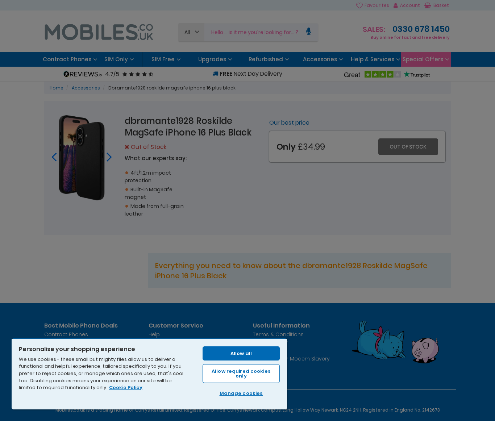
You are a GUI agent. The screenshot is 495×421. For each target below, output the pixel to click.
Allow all (241, 353)
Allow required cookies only (241, 373)
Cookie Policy (125, 387)
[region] (149, 373)
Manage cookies (241, 393)
